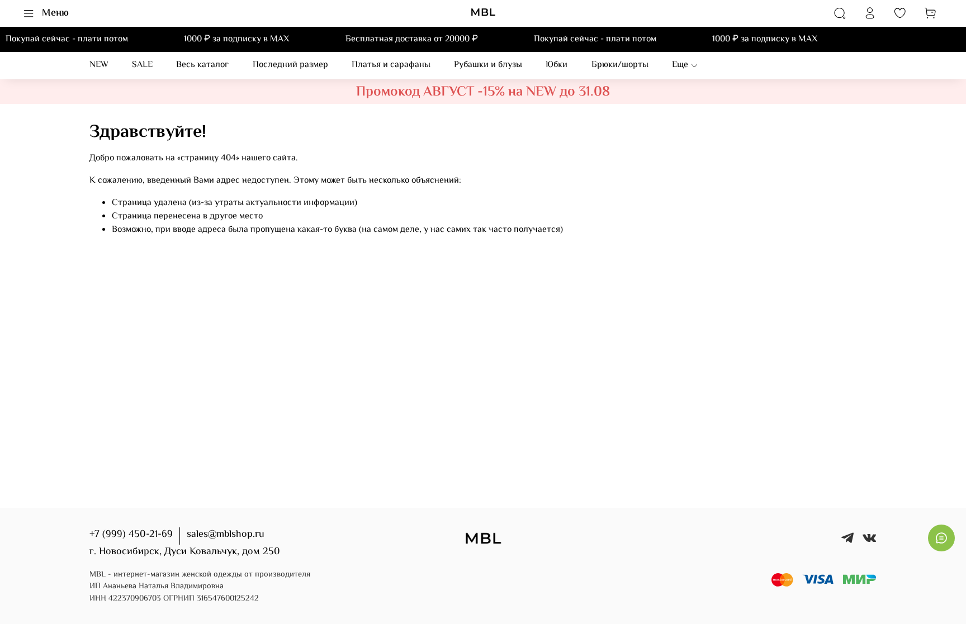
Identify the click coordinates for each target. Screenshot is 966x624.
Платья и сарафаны (391, 65)
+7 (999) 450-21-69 (131, 534)
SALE (142, 65)
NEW (98, 65)
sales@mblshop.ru (225, 534)
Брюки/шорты (619, 65)
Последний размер (290, 65)
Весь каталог (202, 65)
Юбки (556, 65)
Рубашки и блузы (488, 65)
